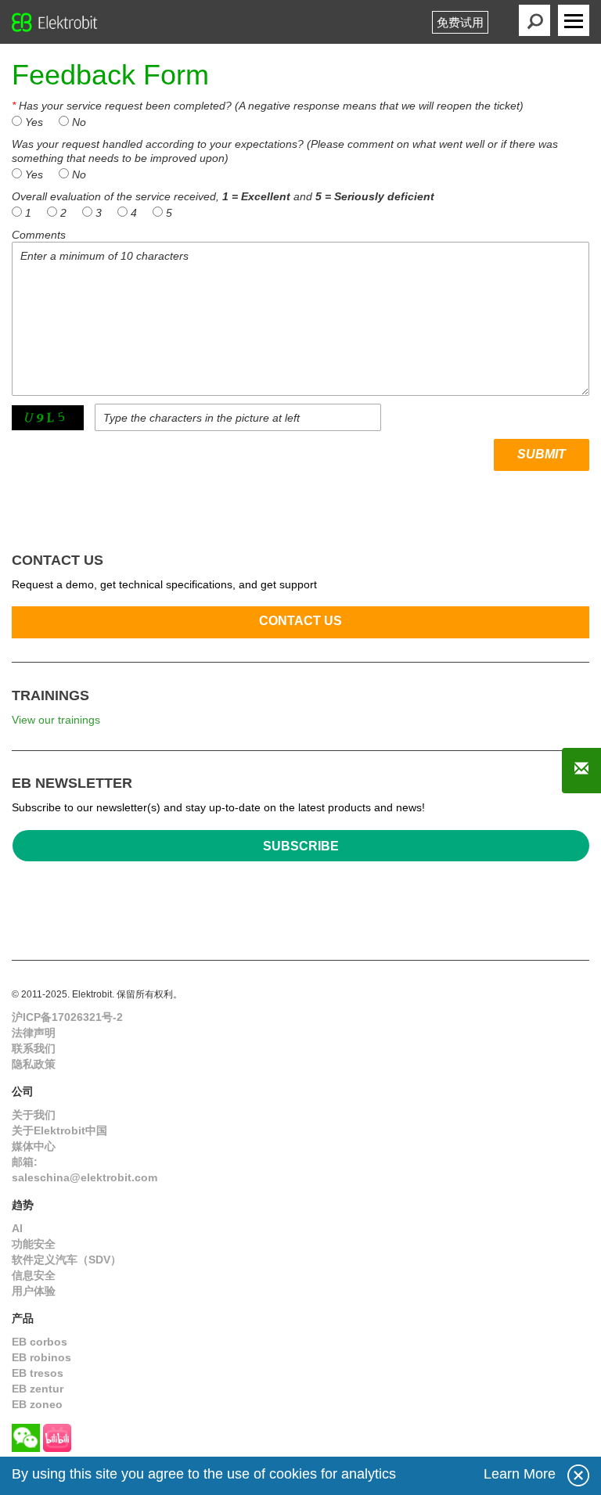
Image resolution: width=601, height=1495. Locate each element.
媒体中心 (34, 1146)
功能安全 (34, 1244)
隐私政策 (34, 1064)
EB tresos (37, 1373)
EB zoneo (37, 1404)
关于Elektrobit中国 (59, 1130)
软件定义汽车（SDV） (66, 1259)
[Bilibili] (57, 1437)
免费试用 (460, 22)
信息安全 (34, 1275)
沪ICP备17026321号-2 (67, 1017)
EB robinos (41, 1357)
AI (17, 1228)
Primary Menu (573, 20)
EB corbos (39, 1341)
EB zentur (37, 1388)
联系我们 (34, 1048)
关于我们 (34, 1115)
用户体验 (34, 1291)
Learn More (520, 1474)
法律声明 (34, 1032)
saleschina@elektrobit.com (84, 1177)
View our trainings (56, 719)
